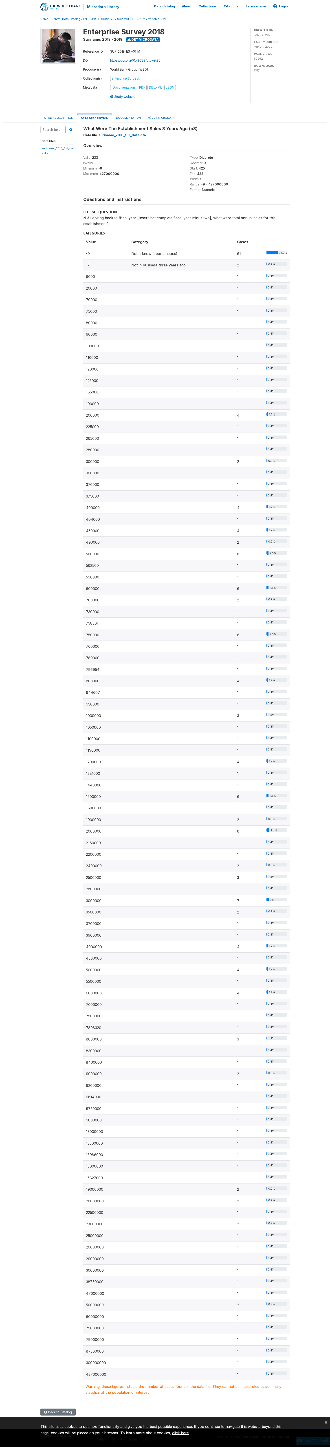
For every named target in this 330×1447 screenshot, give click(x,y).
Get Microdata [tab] (162, 117)
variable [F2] (157, 19)
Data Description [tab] (94, 118)
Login (283, 6)
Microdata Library (103, 6)
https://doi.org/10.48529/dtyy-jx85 (135, 60)
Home (44, 19)
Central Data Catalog (65, 19)
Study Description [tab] (58, 117)
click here (180, 1433)
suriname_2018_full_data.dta (122, 135)
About (186, 6)
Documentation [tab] (128, 117)
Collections (208, 6)
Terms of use (256, 6)
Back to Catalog (59, 1412)
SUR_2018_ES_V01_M (131, 19)
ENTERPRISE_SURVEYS (98, 19)
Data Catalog (164, 6)
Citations (231, 6)
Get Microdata (145, 39)
